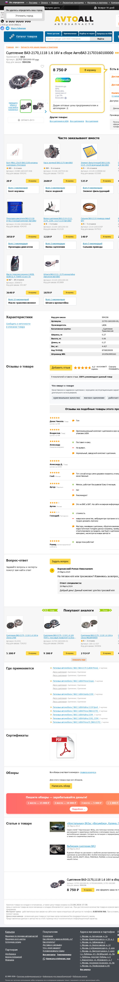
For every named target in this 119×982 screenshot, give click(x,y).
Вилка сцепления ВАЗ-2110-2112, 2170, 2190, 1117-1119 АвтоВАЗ (58, 219)
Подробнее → (78, 809)
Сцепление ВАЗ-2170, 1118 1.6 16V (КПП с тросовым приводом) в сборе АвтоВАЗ (59, 636)
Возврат (55, 2)
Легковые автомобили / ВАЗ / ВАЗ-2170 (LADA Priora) (76, 668)
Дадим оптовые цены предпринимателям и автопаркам (75, 106)
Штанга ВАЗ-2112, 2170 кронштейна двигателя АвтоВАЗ (59, 275)
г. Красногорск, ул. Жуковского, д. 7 (96, 960)
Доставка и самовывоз (52, 945)
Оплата (44, 2)
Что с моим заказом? (52, 948)
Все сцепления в (77, 121)
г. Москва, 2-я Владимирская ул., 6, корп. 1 (98, 948)
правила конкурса (88, 772)
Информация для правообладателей (57, 976)
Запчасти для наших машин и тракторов (39, 47)
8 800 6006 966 (18, 21)
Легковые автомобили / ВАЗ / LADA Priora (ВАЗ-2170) (76, 711)
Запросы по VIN (104, 33)
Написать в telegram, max (58, 958)
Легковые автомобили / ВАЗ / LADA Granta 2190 (73, 694)
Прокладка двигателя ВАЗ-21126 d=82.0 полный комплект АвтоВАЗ (21, 219)
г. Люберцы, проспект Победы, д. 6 (95, 957)
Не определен (16, 2)
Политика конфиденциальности (29, 976)
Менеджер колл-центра (15, 939)
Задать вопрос (60, 561)
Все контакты (49, 954)
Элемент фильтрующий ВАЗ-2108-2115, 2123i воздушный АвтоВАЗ (95, 163)
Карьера (10, 931)
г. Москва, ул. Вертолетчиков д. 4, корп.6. (98, 951)
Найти (100, 39)
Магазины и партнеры (97, 2)
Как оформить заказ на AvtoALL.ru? (58, 939)
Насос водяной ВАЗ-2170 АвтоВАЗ (58, 162)
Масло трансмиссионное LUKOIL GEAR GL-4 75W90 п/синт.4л (20, 275)
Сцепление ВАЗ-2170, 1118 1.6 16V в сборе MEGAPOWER (96, 636)
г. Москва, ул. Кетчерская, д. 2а (93, 936)
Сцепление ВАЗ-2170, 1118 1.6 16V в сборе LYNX (22, 636)
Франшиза (9, 960)
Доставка (33, 2)
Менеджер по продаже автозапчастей (21, 936)
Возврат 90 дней (106, 7)
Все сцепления (92, 121)
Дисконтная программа (73, 2)
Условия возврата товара (53, 951)
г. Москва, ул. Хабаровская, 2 (92, 942)
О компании (48, 936)
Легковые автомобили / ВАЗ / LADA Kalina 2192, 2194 (76, 718)
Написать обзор (61, 786)
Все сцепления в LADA (59, 121)
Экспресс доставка (54, 7)
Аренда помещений (13, 957)
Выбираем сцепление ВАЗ (81, 846)
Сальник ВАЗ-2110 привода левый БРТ (95, 219)
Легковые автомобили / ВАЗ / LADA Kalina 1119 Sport (75, 707)
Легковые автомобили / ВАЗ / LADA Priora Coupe (73, 681)
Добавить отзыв (61, 367)
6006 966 (99, 911)
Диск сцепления (60, 672)
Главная (10, 47)
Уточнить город (24, 15)
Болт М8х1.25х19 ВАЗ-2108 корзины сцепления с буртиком (22, 163)
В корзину (90, 70)
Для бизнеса (10, 954)
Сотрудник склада (13, 942)
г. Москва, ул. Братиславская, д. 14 (95, 945)
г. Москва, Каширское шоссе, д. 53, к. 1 (97, 939)
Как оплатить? (49, 942)
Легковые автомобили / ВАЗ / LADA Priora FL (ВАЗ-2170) (77, 722)
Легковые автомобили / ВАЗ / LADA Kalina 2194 (73, 715)
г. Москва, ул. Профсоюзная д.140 (95, 966)
